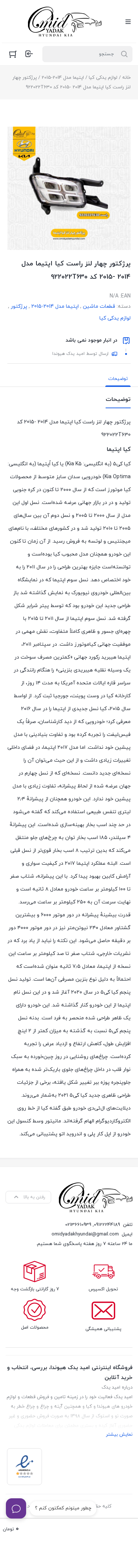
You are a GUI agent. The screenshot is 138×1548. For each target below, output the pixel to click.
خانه (126, 77)
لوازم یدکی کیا (103, 77)
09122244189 (107, 1224)
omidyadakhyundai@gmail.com (85, 1234)
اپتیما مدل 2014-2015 (63, 77)
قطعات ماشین (99, 306)
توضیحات (118, 378)
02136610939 (78, 1224)
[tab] (118, 379)
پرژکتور (19, 306)
